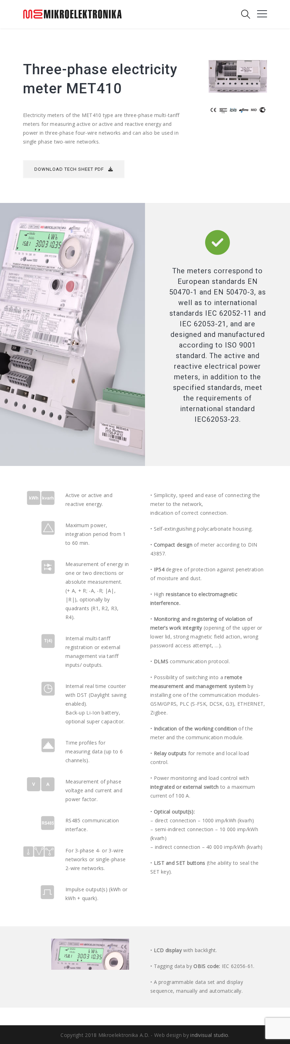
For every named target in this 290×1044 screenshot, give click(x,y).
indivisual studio (209, 1035)
